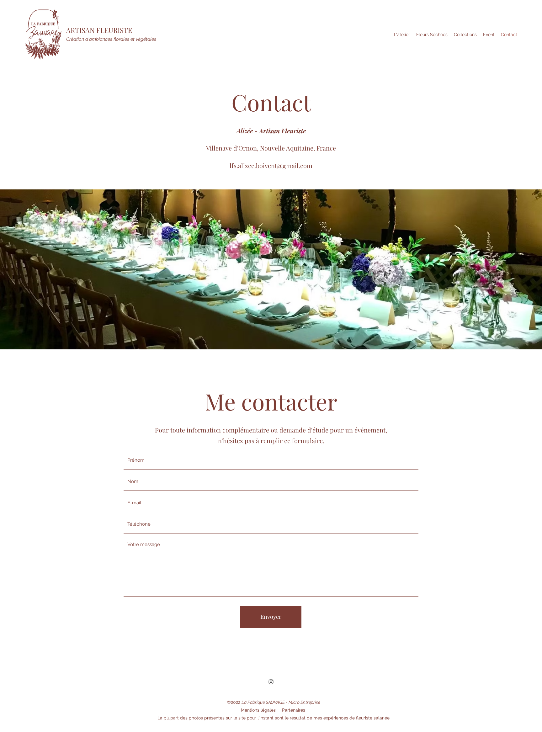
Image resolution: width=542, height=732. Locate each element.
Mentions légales (258, 710)
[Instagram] (271, 682)
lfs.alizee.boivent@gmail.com (271, 165)
